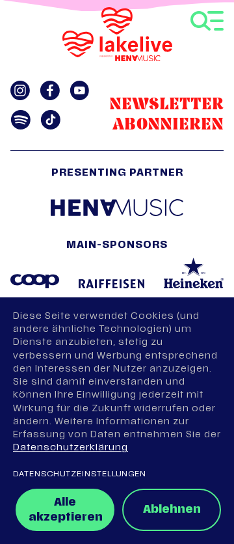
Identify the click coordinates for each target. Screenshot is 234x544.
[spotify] (20, 119)
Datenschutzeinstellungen (79, 474)
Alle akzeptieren (66, 510)
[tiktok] (50, 119)
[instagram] (20, 90)
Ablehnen (172, 510)
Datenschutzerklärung (70, 448)
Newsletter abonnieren (166, 115)
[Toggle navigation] (207, 21)
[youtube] (79, 90)
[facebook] (50, 90)
